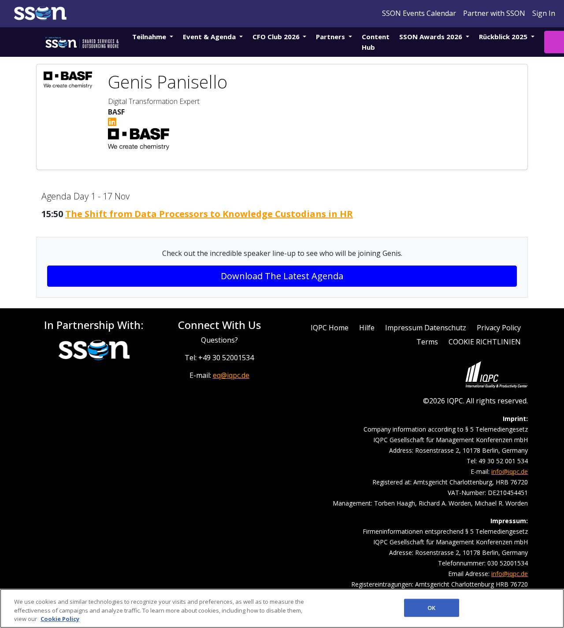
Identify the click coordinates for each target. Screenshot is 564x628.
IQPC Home (330, 327)
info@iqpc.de (509, 471)
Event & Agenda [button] (210, 36)
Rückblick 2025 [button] (504, 36)
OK (431, 607)
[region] (282, 608)
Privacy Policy (499, 327)
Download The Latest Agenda (282, 276)
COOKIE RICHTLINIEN (485, 342)
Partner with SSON (494, 13)
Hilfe (367, 327)
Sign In (543, 13)
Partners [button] (331, 36)
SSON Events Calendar (419, 13)
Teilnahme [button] (150, 36)
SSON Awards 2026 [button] (431, 36)
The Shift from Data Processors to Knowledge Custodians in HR (209, 214)
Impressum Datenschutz (425, 327)
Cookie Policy (60, 619)
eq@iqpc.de (231, 375)
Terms (427, 342)
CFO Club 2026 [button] (276, 36)
